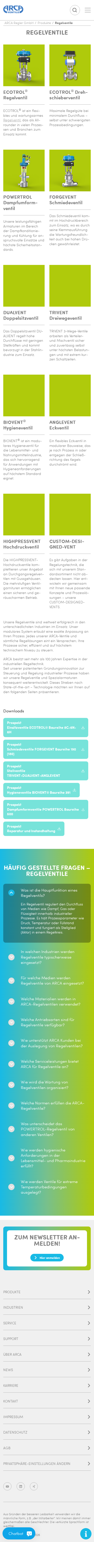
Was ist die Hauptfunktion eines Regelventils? (49, 893)
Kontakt (10, 1401)
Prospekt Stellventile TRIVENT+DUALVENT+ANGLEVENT (33, 771)
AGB (7, 1448)
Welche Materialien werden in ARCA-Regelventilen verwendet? (50, 1001)
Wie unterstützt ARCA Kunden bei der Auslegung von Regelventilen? (52, 1043)
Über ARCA (12, 1354)
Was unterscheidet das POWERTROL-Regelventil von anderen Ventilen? (48, 1129)
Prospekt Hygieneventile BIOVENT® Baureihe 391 (38, 790)
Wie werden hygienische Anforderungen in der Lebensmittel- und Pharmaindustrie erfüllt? (53, 1158)
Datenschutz (15, 1432)
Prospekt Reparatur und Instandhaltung (31, 828)
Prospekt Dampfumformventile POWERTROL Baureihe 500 (43, 809)
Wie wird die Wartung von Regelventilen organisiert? (44, 1084)
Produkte (12, 1292)
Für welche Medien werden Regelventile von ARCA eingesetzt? (52, 980)
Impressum (13, 1417)
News (8, 1370)
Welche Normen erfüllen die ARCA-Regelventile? (52, 1105)
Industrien (13, 1307)
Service (9, 1323)
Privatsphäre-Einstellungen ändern (36, 1463)
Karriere (10, 1385)
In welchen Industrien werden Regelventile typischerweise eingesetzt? (47, 957)
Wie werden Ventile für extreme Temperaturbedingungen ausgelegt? (49, 1187)
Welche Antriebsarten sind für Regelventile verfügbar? (47, 1022)
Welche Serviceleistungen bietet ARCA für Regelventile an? (50, 1064)
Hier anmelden (50, 1258)
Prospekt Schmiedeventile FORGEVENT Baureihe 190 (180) (41, 749)
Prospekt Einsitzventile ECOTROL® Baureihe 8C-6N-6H (41, 727)
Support (10, 1338)
